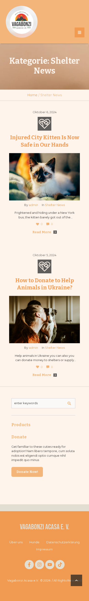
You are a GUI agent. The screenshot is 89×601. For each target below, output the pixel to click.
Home (32, 95)
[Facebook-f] (29, 564)
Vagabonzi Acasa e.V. (23, 580)
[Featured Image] (44, 176)
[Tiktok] (60, 564)
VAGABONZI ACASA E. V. (44, 527)
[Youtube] (49, 564)
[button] (79, 32)
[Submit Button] (69, 403)
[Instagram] (39, 564)
